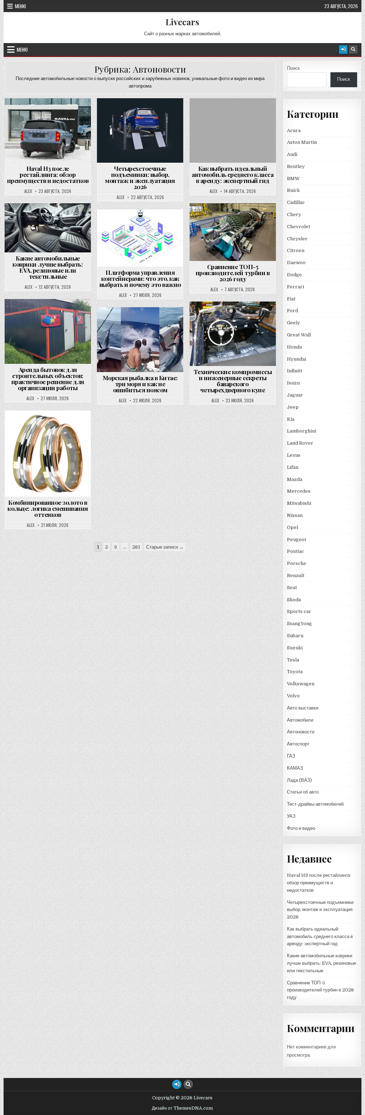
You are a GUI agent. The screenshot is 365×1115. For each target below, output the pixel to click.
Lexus (293, 455)
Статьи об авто (303, 792)
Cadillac (296, 202)
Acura (293, 130)
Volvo (293, 695)
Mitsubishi (299, 503)
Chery (294, 214)
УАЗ (291, 816)
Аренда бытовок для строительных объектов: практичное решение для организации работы (47, 379)
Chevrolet (298, 226)
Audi (292, 154)
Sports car (299, 611)
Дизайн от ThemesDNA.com (182, 1108)
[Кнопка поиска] (353, 49)
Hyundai (296, 359)
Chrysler (297, 238)
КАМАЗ (295, 768)
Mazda (294, 479)
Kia (290, 419)
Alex (28, 191)
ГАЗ (291, 756)
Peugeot (296, 539)
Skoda (294, 599)
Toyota (295, 671)
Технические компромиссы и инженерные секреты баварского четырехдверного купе (233, 381)
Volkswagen (300, 683)
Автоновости (51, 115)
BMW (293, 178)
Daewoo (296, 262)
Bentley (296, 166)
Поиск (293, 68)
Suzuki (295, 647)
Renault (295, 575)
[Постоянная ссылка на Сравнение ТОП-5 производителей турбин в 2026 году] (233, 232)
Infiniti (294, 370)
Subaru (295, 635)
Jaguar (295, 395)
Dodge (294, 274)
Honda (294, 347)
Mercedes (298, 491)
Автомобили (300, 720)
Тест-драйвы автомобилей (315, 804)
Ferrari (296, 286)
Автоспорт (298, 744)
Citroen (295, 250)
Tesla (293, 660)
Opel (292, 527)
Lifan (292, 467)
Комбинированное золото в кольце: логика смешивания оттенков (47, 508)
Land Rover (300, 443)
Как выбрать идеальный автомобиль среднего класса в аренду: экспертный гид (232, 174)
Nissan (295, 515)
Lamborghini (301, 431)
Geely (293, 322)
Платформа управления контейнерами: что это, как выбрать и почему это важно (140, 278)
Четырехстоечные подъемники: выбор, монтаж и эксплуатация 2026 (140, 177)
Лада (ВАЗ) (299, 780)
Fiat (291, 299)
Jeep (293, 407)
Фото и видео (301, 828)
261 (136, 547)
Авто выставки (302, 708)
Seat (292, 587)
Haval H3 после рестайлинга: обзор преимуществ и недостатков (48, 174)
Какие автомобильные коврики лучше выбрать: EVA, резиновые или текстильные (47, 267)
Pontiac (295, 551)
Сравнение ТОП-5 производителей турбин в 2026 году (233, 273)
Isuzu (293, 383)
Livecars (182, 21)
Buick (293, 190)
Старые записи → (165, 547)
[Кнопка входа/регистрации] (343, 49)
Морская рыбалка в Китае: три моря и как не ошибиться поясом (140, 384)
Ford (292, 310)
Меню (20, 6)
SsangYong (299, 623)
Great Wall (299, 334)
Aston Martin (302, 142)
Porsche (296, 563)
